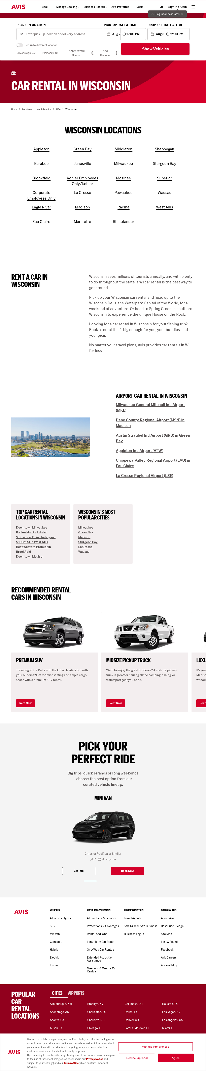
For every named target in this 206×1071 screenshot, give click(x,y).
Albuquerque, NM (61, 1004)
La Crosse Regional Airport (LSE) (144, 475)
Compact (56, 942)
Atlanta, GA (57, 1020)
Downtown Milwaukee (31, 527)
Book (45, 7)
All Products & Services (101, 918)
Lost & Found (169, 942)
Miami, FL (168, 1028)
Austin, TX (56, 1028)
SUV (52, 926)
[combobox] (62, 34)
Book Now (127, 871)
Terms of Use (71, 1063)
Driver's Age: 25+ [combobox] (26, 53)
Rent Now (25, 703)
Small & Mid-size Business (140, 926)
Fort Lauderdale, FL (137, 1028)
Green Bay (85, 532)
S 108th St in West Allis (32, 542)
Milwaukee (86, 527)
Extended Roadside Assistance (99, 959)
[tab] (59, 993)
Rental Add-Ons (97, 934)
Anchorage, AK (59, 1012)
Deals (139, 7)
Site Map (166, 934)
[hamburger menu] (193, 6)
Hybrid (54, 949)
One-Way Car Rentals (100, 949)
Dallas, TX (131, 1012)
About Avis (167, 918)
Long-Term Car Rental (101, 942)
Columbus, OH (134, 1004)
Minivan (55, 934)
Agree (176, 1057)
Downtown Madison (30, 556)
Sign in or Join (177, 6)
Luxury (54, 965)
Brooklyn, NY (95, 1004)
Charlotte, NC (95, 1020)
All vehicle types (60, 918)
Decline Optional (137, 1057)
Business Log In (134, 934)
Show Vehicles (155, 49)
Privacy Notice (95, 1059)
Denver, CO (132, 1020)
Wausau (84, 552)
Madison (84, 537)
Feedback (167, 949)
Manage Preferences (155, 1046)
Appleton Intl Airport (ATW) (139, 450)
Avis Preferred (120, 7)
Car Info (79, 871)
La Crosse (85, 547)
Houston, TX (170, 1004)
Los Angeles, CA (172, 1020)
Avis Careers (169, 957)
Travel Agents (132, 918)
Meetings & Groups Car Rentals (101, 970)
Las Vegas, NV (171, 1012)
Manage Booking (66, 7)
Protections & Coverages (103, 926)
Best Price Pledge (172, 926)
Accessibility (169, 965)
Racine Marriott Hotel (31, 532)
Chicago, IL (94, 1028)
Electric (55, 957)
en (161, 6)
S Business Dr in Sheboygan (36, 537)
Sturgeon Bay (88, 542)
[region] (103, 1052)
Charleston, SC (96, 1012)
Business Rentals (94, 7)
